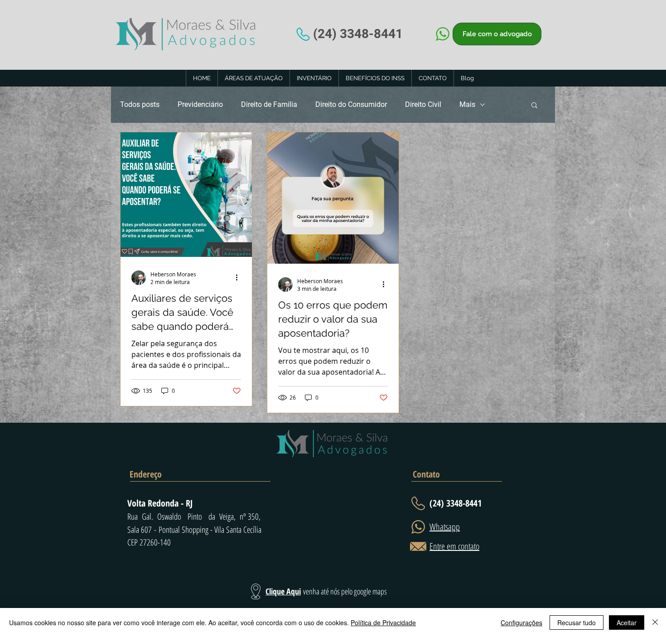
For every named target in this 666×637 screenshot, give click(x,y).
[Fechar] (655, 622)
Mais (467, 104)
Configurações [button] (521, 622)
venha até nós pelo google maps (345, 591)
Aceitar (627, 622)
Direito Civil (423, 104)
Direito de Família (269, 104)
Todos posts (139, 104)
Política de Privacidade (383, 622)
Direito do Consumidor (351, 104)
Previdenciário (200, 104)
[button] (534, 106)
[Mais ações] (239, 277)
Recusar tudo (576, 622)
